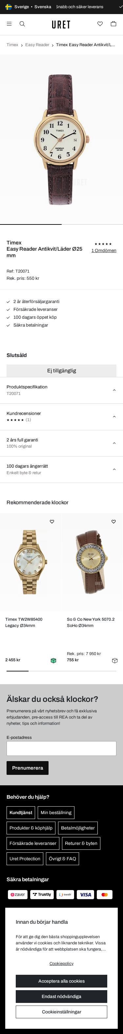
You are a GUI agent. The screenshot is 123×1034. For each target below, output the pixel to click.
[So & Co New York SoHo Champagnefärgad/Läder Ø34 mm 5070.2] (92, 562)
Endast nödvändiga (61, 996)
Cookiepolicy (61, 963)
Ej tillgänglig (61, 370)
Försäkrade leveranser (35, 309)
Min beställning (56, 812)
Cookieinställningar (61, 1011)
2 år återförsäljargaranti (35, 301)
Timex (12, 45)
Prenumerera (27, 768)
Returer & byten (81, 843)
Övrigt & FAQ (62, 858)
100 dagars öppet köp (34, 317)
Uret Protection (25, 858)
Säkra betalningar (30, 325)
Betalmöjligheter (78, 828)
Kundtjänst (21, 812)
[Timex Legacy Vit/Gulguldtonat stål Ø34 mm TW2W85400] (30, 562)
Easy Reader (37, 45)
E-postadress (19, 737)
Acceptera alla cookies (61, 981)
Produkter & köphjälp (31, 828)
